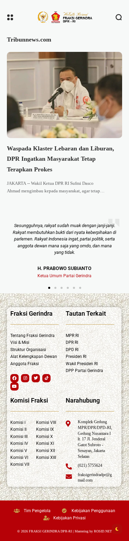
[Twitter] (36, 378)
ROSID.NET (103, 531)
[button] (49, 288)
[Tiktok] (46, 378)
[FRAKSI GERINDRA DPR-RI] (64, 17)
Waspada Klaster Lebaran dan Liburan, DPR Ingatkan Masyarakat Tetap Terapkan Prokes (60, 159)
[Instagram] (25, 378)
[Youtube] (14, 386)
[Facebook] (14, 378)
